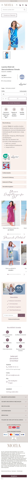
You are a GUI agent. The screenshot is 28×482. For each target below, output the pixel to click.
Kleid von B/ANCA (11, 268)
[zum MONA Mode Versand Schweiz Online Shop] (14, 427)
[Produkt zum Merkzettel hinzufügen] (18, 98)
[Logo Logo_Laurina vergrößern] (23, 84)
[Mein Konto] (17, 5)
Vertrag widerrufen (12, 392)
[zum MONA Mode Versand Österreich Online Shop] (10, 427)
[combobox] (14, 9)
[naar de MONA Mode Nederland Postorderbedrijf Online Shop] (17, 427)
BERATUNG (4, 415)
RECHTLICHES (5, 406)
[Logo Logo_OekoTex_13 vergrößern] (6, 157)
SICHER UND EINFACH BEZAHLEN (11, 401)
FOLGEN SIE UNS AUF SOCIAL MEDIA (12, 420)
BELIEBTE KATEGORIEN (8, 397)
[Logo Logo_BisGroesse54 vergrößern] (6, 165)
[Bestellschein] (23, 5)
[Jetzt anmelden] (21, 315)
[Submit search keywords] (25, 9)
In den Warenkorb (15, 103)
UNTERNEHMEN (6, 410)
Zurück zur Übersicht (9, 15)
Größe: (3, 91)
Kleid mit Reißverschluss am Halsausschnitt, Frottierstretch (10, 228)
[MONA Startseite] (8, 5)
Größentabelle (23, 91)
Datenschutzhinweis (14, 319)
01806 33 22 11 (13, 367)
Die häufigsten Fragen (12, 382)
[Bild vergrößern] (22, 47)
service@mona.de (13, 375)
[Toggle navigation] (2, 5)
